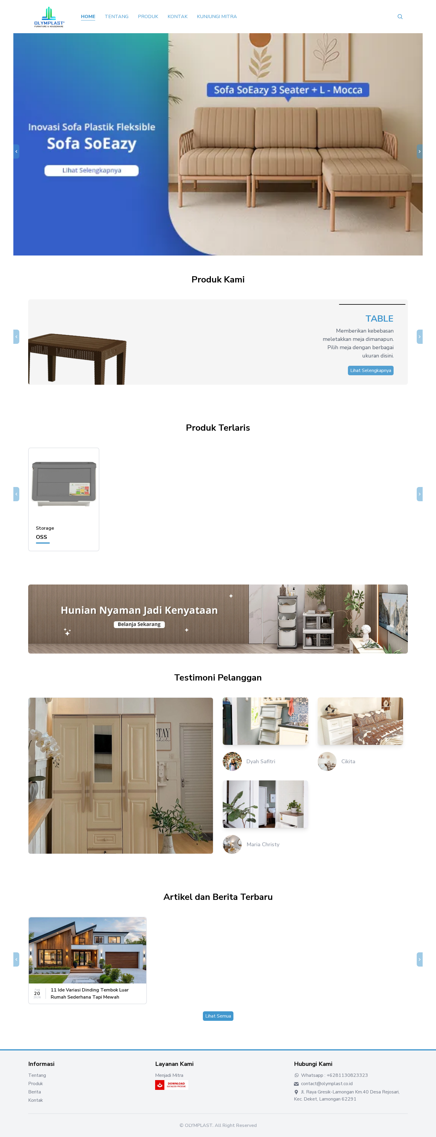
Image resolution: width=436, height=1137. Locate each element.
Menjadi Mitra (169, 1075)
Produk (148, 16)
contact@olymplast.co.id (326, 1083)
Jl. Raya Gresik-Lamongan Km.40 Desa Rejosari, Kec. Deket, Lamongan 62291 (347, 1095)
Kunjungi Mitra (217, 16)
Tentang (116, 16)
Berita (34, 1092)
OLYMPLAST (198, 1125)
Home (88, 16)
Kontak (177, 16)
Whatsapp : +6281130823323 (334, 1075)
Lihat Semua (218, 1016)
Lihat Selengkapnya (370, 370)
